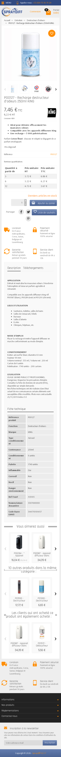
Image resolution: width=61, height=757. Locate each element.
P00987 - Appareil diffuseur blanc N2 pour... (42, 556)
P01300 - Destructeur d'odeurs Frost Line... (42, 602)
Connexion (35, 11)
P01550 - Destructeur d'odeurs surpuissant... (19, 602)
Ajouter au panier (46, 203)
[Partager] (21, 212)
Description (14, 268)
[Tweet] (28, 212)
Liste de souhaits (44, 212)
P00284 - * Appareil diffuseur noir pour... (19, 557)
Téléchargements (33, 268)
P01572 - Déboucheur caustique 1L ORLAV (42, 647)
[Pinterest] (28, 218)
